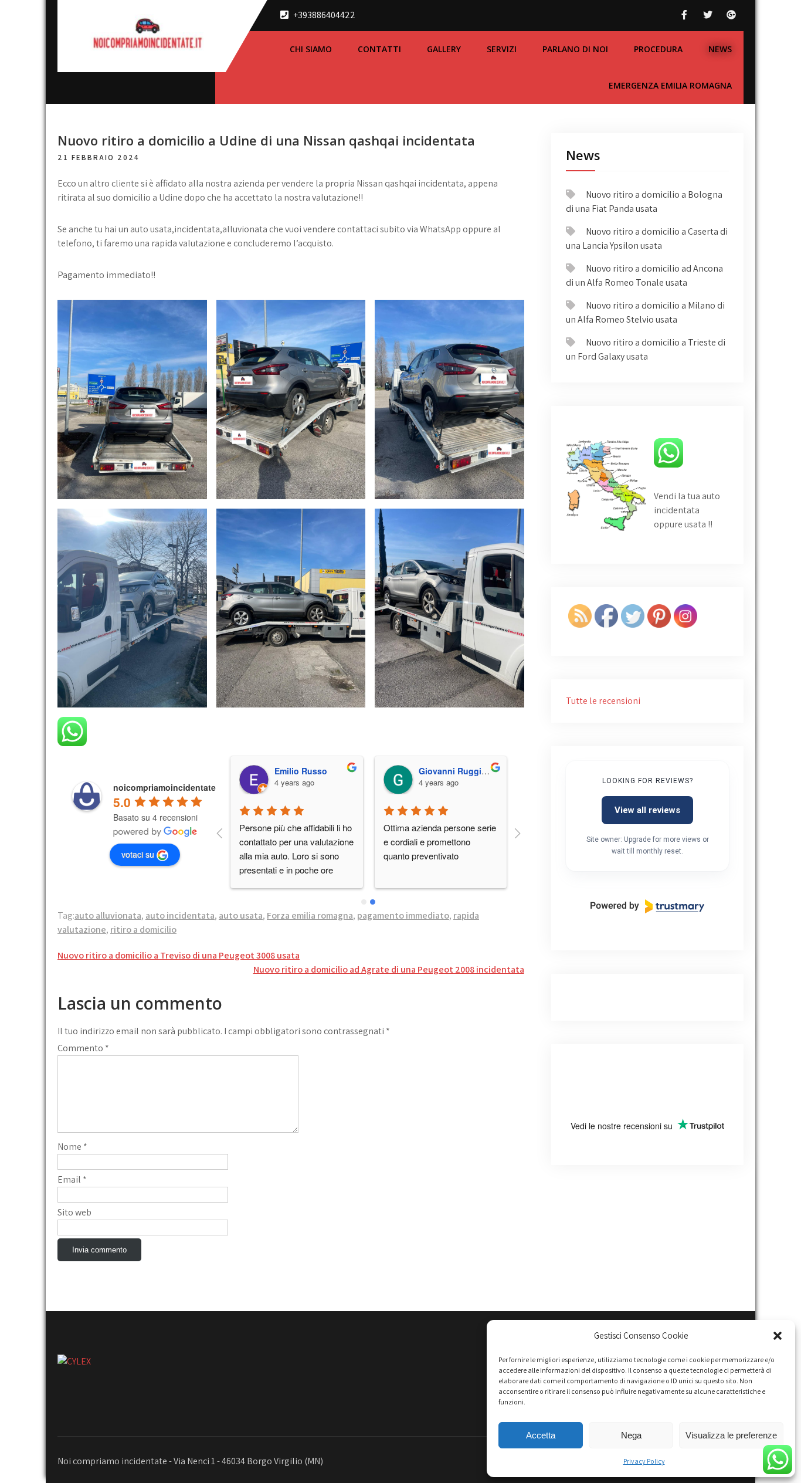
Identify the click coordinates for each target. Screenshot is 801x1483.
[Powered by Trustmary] (647, 906)
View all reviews (647, 810)
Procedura (658, 49)
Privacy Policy (644, 1461)
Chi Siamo (311, 49)
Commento (83, 1048)
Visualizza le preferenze (731, 1435)
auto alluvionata (107, 915)
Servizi (502, 49)
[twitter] (707, 15)
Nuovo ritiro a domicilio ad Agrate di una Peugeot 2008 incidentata (388, 969)
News (720, 49)
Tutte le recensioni (603, 701)
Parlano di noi (575, 49)
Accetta (540, 1435)
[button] (777, 1336)
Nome (72, 1146)
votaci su (137, 854)
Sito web (74, 1212)
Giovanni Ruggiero (456, 771)
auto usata (241, 915)
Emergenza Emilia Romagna (670, 85)
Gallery (444, 49)
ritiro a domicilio (143, 929)
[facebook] (684, 15)
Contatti (379, 49)
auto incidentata (180, 915)
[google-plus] (731, 15)
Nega (631, 1435)
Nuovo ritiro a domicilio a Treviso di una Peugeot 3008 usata (178, 955)
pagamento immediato (403, 915)
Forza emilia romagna (310, 915)
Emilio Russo (300, 771)
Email (72, 1179)
